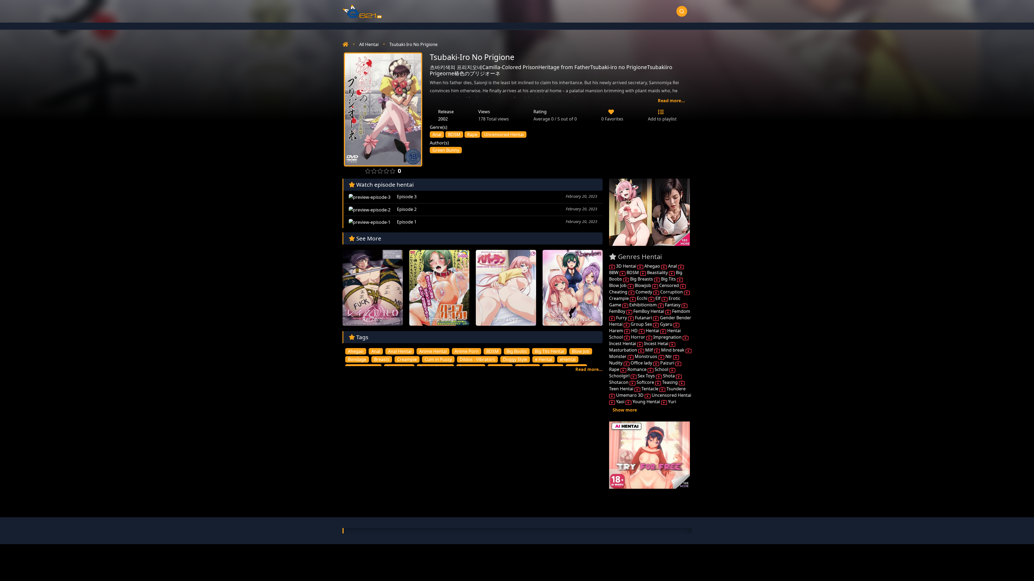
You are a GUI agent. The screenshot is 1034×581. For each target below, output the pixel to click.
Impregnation (667, 337)
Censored (669, 285)
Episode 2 (406, 209)
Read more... (671, 101)
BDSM (454, 134)
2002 (443, 119)
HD (634, 331)
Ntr (668, 356)
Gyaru (666, 324)
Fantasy (673, 305)
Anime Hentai (433, 351)
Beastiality (657, 272)
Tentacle (649, 389)
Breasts (381, 359)
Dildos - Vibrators (477, 359)
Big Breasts (641, 279)
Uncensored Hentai (504, 134)
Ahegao (356, 351)
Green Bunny (445, 150)
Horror (638, 337)
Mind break (673, 350)
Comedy (643, 292)
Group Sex (641, 324)
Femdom (680, 311)
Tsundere (675, 389)
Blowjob (643, 285)
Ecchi (642, 298)
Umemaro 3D (630, 395)
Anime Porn (466, 351)
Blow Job (580, 351)
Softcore (645, 382)
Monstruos (646, 356)
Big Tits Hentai (549, 351)
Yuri (671, 402)
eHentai (568, 359)
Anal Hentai (399, 351)
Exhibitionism (643, 305)
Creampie (407, 359)
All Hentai (369, 44)
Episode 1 (406, 222)
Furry (621, 318)
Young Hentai (646, 402)
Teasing (670, 382)
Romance (637, 369)
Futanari (643, 318)
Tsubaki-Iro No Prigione (413, 44)
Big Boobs (516, 351)
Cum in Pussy (438, 359)
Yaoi (620, 402)
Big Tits (668, 279)
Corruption (671, 292)
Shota (669, 376)
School (661, 369)
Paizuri (667, 363)
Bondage (357, 359)
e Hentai (543, 359)
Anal (436, 134)
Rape (472, 134)
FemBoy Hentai (648, 311)
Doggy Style (515, 359)
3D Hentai (626, 266)
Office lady (641, 363)
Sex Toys (646, 376)
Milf (649, 350)
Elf (658, 298)
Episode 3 (406, 197)
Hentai (652, 331)
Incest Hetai (656, 343)
